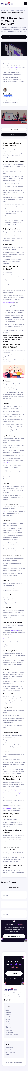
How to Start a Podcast (16, 10)
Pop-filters (5, 511)
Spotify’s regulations (8, 302)
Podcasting (4, 10)
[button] (25, 3)
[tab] (14, 129)
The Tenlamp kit (7, 808)
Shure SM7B (6, 462)
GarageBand (14, 630)
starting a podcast (14, 67)
